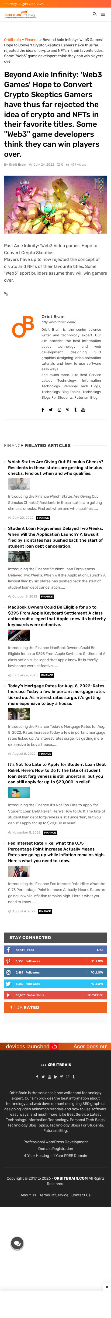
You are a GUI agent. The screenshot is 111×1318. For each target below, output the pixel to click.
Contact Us (81, 1195)
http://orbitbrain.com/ (58, 322)
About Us (28, 1195)
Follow (97, 961)
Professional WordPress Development (55, 1142)
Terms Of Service (53, 1195)
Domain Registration (55, 1148)
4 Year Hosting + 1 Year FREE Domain (55, 1155)
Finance (43, 518)
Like (100, 950)
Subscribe (95, 995)
